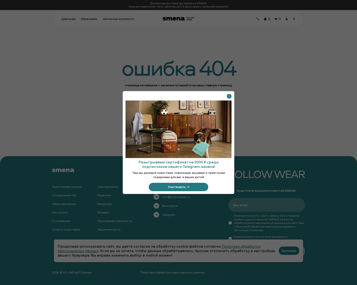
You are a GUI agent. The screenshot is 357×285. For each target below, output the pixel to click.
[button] (229, 96)
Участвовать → (178, 187)
